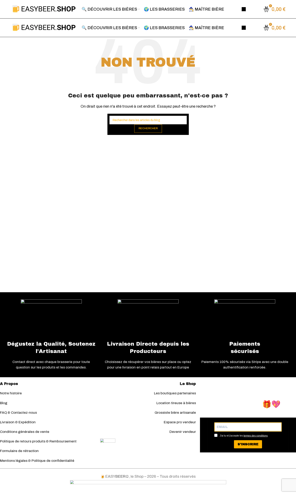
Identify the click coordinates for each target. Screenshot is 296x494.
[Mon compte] (244, 9)
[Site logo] (44, 9)
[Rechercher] (254, 9)
